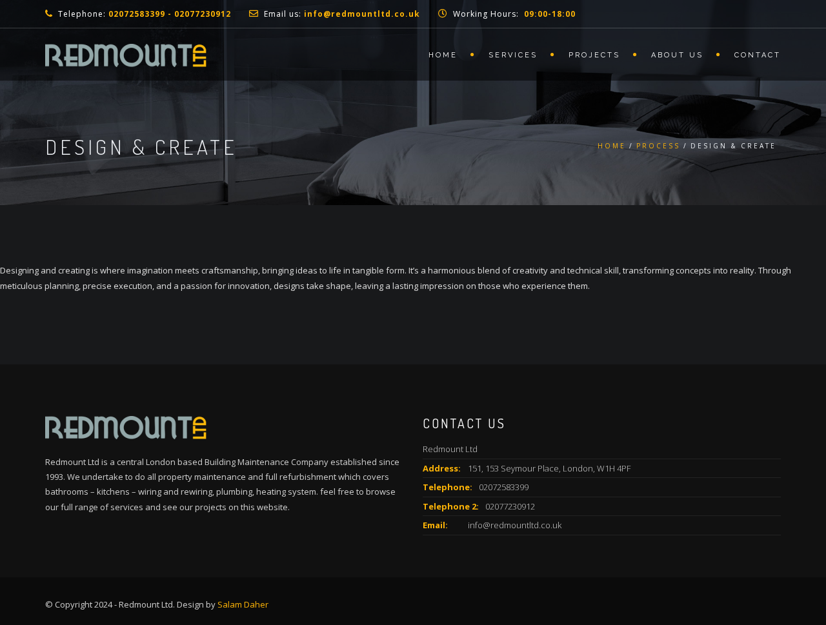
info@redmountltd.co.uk (514, 525)
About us (677, 55)
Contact (757, 55)
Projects (594, 55)
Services (513, 55)
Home (443, 55)
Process (658, 145)
